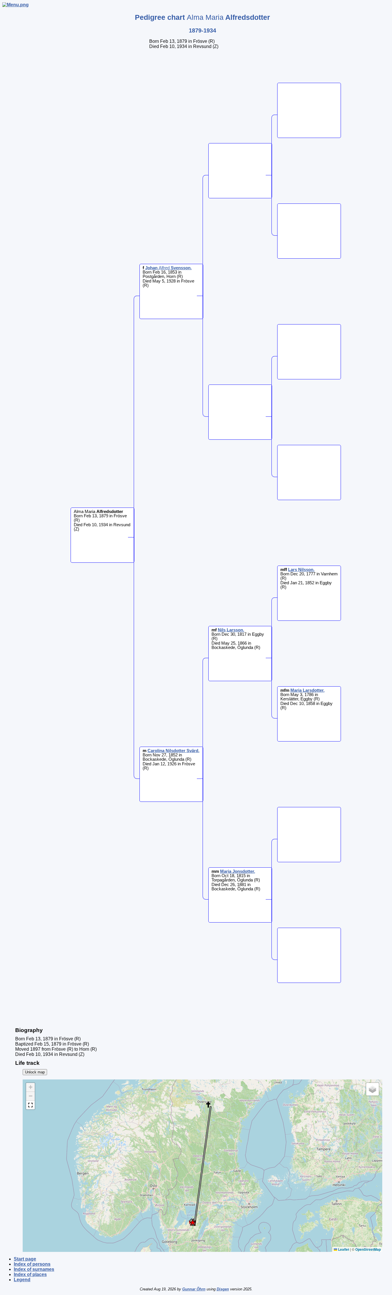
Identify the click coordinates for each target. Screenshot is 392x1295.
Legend (22, 1279)
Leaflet (343, 1249)
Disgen (223, 1289)
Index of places (30, 1274)
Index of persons (32, 1264)
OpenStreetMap (368, 1249)
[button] (192, 1222)
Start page (25, 1258)
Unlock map (35, 1072)
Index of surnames (34, 1269)
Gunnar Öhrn (193, 1289)
